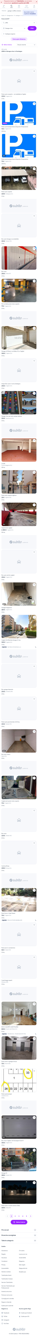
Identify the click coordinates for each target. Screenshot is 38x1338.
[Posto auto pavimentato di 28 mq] (19, 712)
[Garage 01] (19, 1163)
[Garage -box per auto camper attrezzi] (19, 406)
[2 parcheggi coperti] (19, 970)
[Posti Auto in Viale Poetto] (19, 904)
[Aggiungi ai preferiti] (34, 71)
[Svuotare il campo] (34, 23)
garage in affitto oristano (14, 11)
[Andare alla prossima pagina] (30, 1216)
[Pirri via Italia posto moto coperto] (19, 294)
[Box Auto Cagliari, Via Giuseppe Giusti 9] (19, 1130)
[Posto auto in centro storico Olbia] (19, 1195)
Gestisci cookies (6, 1272)
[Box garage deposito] (19, 679)
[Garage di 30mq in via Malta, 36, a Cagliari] (19, 341)
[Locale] (19, 453)
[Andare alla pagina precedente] (7, 1216)
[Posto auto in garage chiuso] (19, 1051)
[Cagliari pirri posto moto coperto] (19, 791)
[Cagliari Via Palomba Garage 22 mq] (19, 631)
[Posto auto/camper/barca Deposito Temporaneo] (19, 116)
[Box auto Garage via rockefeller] (19, 229)
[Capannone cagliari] (19, 518)
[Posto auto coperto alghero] (19, 485)
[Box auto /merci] (19, 744)
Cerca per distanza (19, 39)
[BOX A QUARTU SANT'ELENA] (19, 1018)
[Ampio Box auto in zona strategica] (19, 373)
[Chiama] (36, 647)
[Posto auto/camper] (19, 1084)
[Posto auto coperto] (19, 181)
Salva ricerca (8, 45)
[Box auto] (19, 261)
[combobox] (19, 23)
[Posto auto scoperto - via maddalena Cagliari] (19, 84)
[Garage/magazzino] (19, 597)
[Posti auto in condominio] (19, 938)
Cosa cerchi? (5, 19)
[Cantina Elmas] (19, 856)
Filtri (32, 28)
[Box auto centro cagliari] (19, 565)
